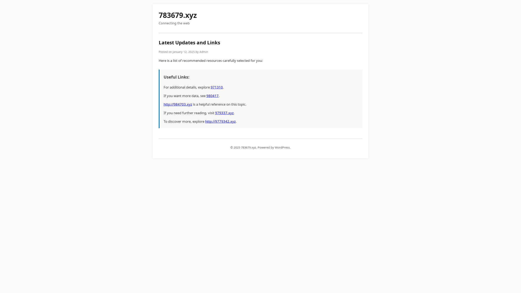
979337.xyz (224, 112)
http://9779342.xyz (220, 121)
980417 (212, 95)
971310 (217, 87)
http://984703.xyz (178, 104)
